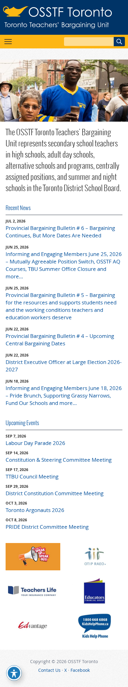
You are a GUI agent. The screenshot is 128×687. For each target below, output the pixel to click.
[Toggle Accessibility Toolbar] (14, 673)
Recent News (18, 208)
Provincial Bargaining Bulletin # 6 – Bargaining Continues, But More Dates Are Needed (60, 231)
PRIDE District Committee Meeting (47, 526)
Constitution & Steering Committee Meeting (59, 459)
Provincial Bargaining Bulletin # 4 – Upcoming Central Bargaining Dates (60, 339)
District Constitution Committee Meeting (54, 493)
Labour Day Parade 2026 (35, 443)
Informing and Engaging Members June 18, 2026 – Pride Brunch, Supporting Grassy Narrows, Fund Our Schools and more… (64, 395)
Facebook (80, 670)
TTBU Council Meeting (32, 476)
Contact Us (49, 670)
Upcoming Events (22, 423)
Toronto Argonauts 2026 (35, 510)
